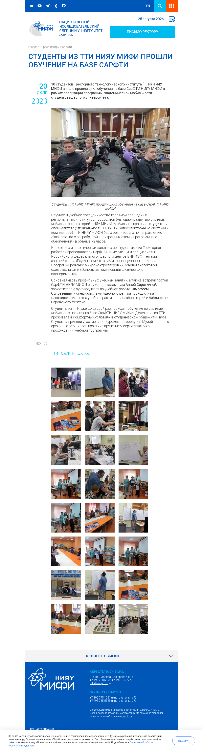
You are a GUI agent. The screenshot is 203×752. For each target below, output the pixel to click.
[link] (101, 656)
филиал (84, 353)
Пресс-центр (49, 47)
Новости (66, 47)
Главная (33, 47)
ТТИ (54, 353)
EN (148, 6)
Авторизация (45, 729)
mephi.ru (127, 716)
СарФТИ (68, 353)
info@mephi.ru (101, 683)
